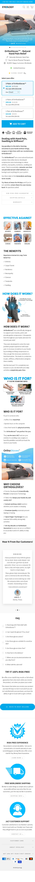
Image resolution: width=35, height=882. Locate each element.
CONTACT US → (17, 834)
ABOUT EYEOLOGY (17, 847)
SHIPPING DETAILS (17, 198)
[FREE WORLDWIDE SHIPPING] (17, 772)
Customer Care (17, 841)
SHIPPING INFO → (17, 796)
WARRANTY (17, 202)
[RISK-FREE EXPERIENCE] (17, 731)
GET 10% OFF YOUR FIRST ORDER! (17, 854)
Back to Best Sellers (19, 707)
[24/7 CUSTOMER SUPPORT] (17, 810)
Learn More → (17, 757)
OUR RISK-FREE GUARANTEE (17, 193)
